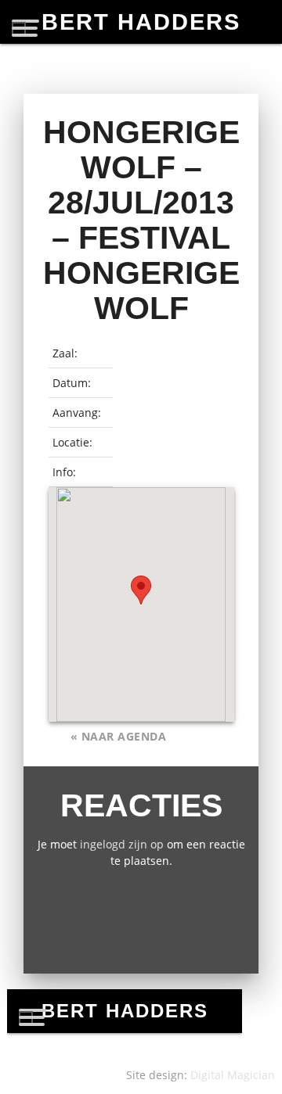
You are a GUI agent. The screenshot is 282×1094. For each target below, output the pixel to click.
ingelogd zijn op (122, 844)
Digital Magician (232, 1074)
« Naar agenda (118, 736)
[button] (141, 590)
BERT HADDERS (141, 21)
